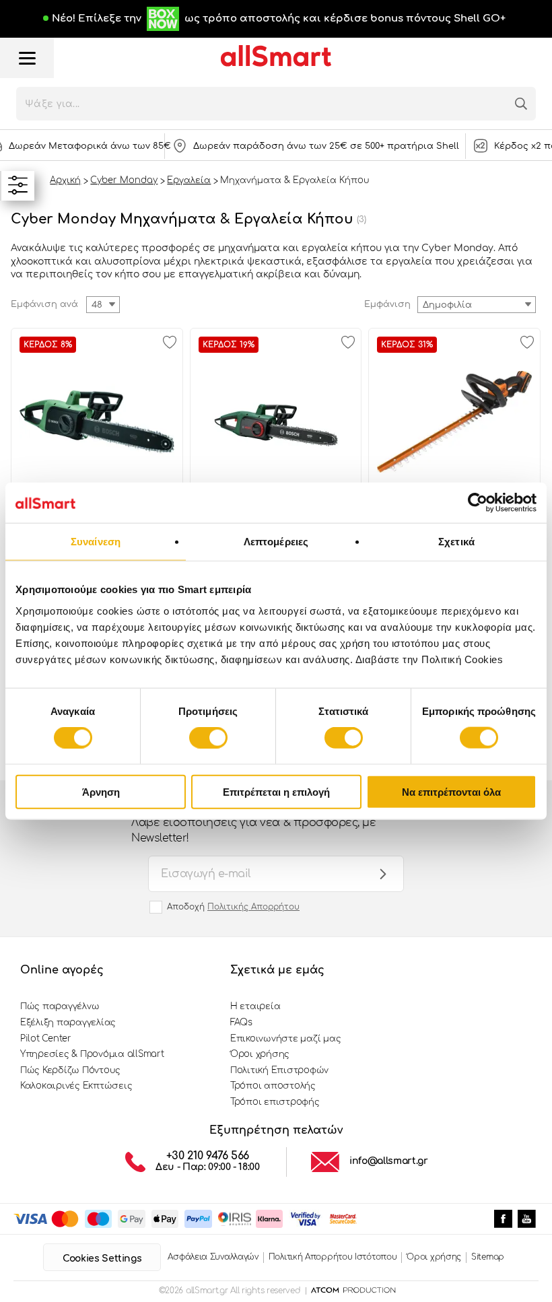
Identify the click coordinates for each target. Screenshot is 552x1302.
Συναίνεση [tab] (95, 541)
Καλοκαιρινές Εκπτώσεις (76, 1086)
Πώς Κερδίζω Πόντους (70, 1070)
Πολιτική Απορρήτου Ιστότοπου (333, 1257)
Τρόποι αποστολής (273, 1086)
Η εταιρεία (255, 1006)
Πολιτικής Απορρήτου (253, 907)
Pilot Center (45, 1038)
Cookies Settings (102, 1259)
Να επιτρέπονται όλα (451, 791)
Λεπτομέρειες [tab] (276, 541)
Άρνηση (101, 791)
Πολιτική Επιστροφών (279, 1070)
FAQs (241, 1022)
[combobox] (476, 304)
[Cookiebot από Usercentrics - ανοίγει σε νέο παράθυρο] (478, 503)
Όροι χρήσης (259, 1054)
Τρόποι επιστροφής (275, 1102)
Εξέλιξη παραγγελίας (68, 1022)
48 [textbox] (97, 305)
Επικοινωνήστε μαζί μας (285, 1038)
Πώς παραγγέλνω (59, 1006)
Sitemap (487, 1257)
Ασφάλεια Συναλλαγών (213, 1257)
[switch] (208, 738)
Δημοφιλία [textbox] (447, 305)
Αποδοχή (233, 907)
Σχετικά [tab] (456, 541)
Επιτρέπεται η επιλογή (276, 791)
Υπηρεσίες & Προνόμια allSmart (92, 1054)
